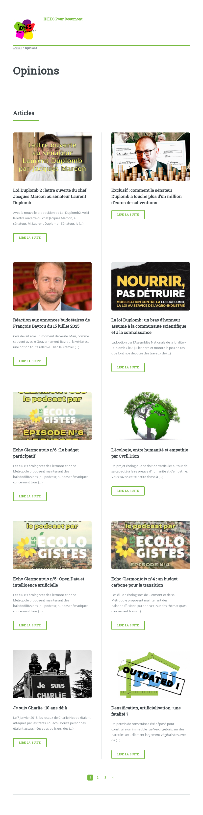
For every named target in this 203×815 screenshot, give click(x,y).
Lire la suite (30, 237)
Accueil (17, 48)
